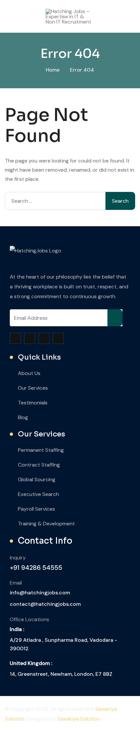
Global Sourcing (36, 479)
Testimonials (33, 402)
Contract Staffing (39, 464)
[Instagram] (43, 338)
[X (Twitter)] (29, 338)
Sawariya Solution (78, 718)
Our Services (33, 387)
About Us (29, 373)
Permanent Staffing (41, 450)
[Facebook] (15, 338)
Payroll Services (36, 508)
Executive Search (38, 494)
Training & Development (46, 523)
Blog (23, 417)
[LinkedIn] (58, 338)
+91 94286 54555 (36, 567)
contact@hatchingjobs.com (45, 604)
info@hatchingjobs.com (40, 592)
